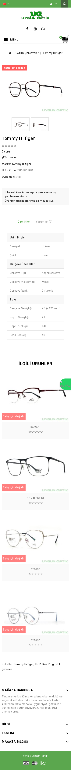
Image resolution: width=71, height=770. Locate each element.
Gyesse (35, 569)
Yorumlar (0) (44, 221)
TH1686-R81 (43, 664)
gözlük (56, 664)
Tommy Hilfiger (52, 52)
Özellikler (24, 221)
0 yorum (7, 151)
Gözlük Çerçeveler (27, 52)
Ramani (35, 427)
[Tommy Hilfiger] (35, 88)
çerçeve (7, 669)
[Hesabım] (53, 3)
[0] (65, 39)
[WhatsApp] (65, 384)
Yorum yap (11, 157)
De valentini (35, 498)
